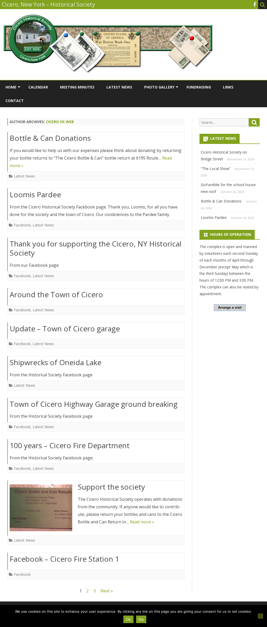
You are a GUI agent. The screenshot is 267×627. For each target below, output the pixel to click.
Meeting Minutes (77, 87)
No (141, 619)
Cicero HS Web (60, 121)
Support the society (111, 487)
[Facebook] (254, 4)
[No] (260, 616)
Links (228, 87)
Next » (106, 591)
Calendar (38, 87)
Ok (128, 619)
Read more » (142, 522)
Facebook (22, 225)
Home (10, 87)
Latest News (119, 87)
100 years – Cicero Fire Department (70, 445)
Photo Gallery (159, 87)
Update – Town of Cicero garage (65, 328)
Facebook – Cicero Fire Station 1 (64, 559)
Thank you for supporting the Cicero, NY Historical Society (95, 248)
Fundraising (198, 87)
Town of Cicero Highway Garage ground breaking (94, 404)
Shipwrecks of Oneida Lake (55, 362)
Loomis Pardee (35, 194)
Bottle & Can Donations (50, 138)
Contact (14, 100)
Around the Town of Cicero (56, 294)
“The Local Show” (215, 168)
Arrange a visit (229, 307)
